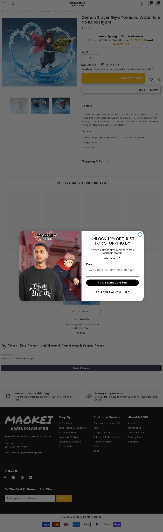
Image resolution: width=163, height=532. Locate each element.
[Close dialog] (140, 234)
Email (90, 264)
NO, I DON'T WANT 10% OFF (112, 292)
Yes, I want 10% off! (112, 282)
